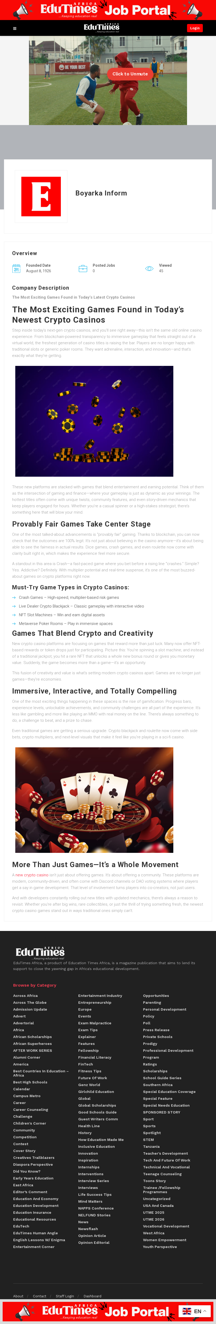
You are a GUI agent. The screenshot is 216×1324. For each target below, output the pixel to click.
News (83, 1222)
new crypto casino (32, 875)
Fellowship (88, 1050)
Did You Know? (27, 1171)
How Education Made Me (101, 1139)
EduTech (21, 1226)
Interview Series (93, 1181)
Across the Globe (30, 1002)
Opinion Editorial (94, 1242)
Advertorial (23, 1023)
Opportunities (156, 995)
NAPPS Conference (96, 1208)
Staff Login (65, 1296)
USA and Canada (158, 1205)
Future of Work (92, 1078)
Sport (148, 1119)
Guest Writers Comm (98, 1119)
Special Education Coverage (169, 1091)
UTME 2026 (153, 1219)
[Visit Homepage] (101, 28)
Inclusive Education (96, 1146)
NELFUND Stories (94, 1215)
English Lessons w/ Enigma (39, 1240)
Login (195, 28)
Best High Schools (30, 1082)
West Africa (153, 1233)
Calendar (21, 1089)
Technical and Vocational (166, 1167)
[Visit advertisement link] (108, 10)
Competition (25, 1137)
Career (19, 1103)
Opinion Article (92, 1236)
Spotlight (152, 1133)
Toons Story (154, 1181)
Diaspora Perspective (33, 1164)
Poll (146, 1023)
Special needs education (166, 1105)
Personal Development (164, 1009)
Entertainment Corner (34, 1247)
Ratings (150, 1064)
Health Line (89, 1126)
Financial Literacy (94, 1057)
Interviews (88, 1188)
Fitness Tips (89, 1071)
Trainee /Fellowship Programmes (161, 1190)
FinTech (85, 1064)
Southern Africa (158, 1085)
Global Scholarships (97, 1105)
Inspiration (88, 1160)
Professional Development (168, 1050)
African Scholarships (32, 1037)
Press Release (156, 1030)
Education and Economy (35, 1199)
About (18, 1296)
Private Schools (158, 1037)
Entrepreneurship (94, 1002)
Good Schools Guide (97, 1112)
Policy (148, 1016)
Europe (85, 1009)
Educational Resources (34, 1219)
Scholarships (155, 1071)
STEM (148, 1139)
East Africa (23, 1185)
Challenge (22, 1116)
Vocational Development (166, 1226)
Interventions (91, 1174)
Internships (89, 1167)
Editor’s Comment (30, 1192)
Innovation (88, 1153)
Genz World (89, 1085)
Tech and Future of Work (166, 1160)
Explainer (87, 1037)
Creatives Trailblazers (34, 1157)
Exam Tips (88, 1030)
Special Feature (158, 1098)
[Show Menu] (14, 28)
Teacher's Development (165, 1153)
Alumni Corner (26, 1057)
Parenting (152, 1002)
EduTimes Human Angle (35, 1233)
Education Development (35, 1205)
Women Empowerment (164, 1240)
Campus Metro (27, 1096)
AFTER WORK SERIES (32, 1050)
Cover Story (24, 1151)
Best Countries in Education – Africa (41, 1073)
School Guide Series (162, 1078)
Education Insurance (32, 1212)
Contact (39, 1296)
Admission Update (30, 1009)
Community (24, 1130)
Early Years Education (33, 1178)
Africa (18, 1030)
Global (84, 1098)
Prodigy (150, 1043)
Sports (149, 1126)
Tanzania (151, 1146)
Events (84, 1016)
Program (151, 1057)
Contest (20, 1144)
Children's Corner (29, 1123)
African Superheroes (32, 1043)
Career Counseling (30, 1109)
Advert (19, 1016)
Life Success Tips (95, 1194)
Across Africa (25, 995)
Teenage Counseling (162, 1174)
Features (86, 1043)
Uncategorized (156, 1199)
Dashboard (92, 1296)
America (20, 1064)
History (85, 1133)
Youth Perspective (160, 1247)
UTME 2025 (153, 1212)
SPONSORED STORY (161, 1112)
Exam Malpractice (94, 1023)
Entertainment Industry (100, 995)
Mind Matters (90, 1201)
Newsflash (88, 1229)
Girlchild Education (96, 1091)
